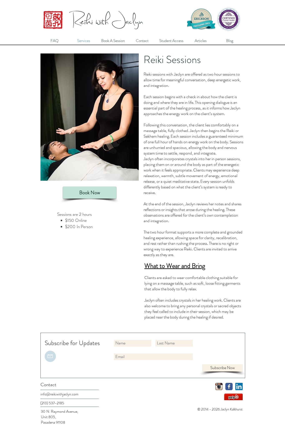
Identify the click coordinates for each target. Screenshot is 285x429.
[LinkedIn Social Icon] (239, 386)
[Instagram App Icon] (219, 386)
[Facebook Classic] (229, 386)
